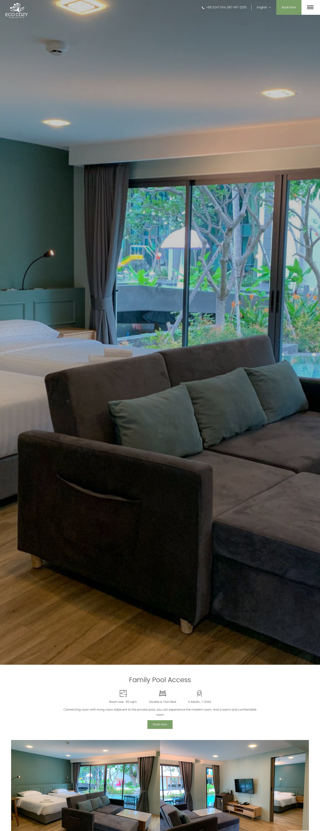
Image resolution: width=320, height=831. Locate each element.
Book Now (160, 724)
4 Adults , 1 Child (199, 701)
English (262, 7)
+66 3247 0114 (215, 7)
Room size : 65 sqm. (123, 701)
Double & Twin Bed (162, 701)
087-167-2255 (237, 7)
